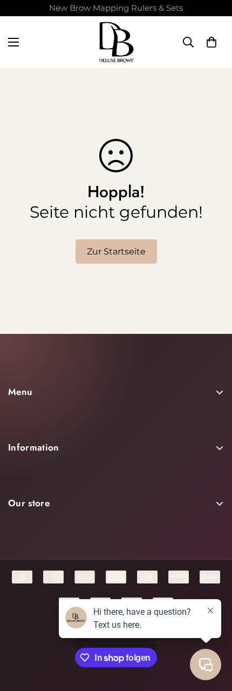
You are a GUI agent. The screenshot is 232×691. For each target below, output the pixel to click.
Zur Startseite (116, 251)
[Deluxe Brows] (116, 42)
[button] (211, 42)
